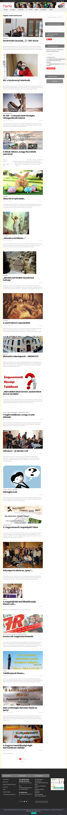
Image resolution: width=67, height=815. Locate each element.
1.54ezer (41, 120)
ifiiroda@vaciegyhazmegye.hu (25, 787)
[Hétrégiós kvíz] (22, 476)
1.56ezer (41, 494)
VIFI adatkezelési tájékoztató (9, 794)
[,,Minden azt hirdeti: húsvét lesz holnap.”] (19, 262)
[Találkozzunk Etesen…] (23, 660)
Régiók (51, 9)
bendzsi (5, 43)
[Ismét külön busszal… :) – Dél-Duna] (23, 27)
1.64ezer (41, 156)
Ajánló (5, 489)
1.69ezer (41, 638)
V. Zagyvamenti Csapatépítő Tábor (20, 527)
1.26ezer (41, 606)
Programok (44, 9)
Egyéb (5, 412)
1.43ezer (41, 453)
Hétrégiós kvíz (10, 491)
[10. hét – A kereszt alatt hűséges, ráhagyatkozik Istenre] (23, 102)
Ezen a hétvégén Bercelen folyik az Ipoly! (20, 709)
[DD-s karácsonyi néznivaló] (20, 65)
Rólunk (6, 9)
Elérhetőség (5, 781)
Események (5, 786)
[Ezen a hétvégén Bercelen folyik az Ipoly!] (23, 696)
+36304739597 (24, 789)
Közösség (12, 9)
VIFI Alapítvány (38, 781)
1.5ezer (41, 358)
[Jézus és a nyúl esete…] (23, 182)
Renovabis (37, 792)
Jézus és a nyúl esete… (14, 198)
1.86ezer (41, 325)
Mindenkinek (14, 412)
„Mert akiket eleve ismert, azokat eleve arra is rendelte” (22, 392)
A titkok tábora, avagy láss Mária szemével (19, 153)
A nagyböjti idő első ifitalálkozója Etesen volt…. (19, 602)
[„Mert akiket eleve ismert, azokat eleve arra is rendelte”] (23, 380)
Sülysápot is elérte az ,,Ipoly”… (18, 570)
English (54, 1)
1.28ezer (41, 750)
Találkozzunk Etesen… (14, 673)
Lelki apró (6, 196)
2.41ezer (41, 282)
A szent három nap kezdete (16, 322)
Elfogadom (34, 813)
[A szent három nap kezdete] (23, 306)
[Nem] (65, 811)
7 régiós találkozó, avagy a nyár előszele (19, 416)
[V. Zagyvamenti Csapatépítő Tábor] (23, 514)
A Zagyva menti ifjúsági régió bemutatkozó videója (17, 746)
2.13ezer (41, 201)
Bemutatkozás (6, 779)
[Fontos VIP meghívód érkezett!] (23, 623)
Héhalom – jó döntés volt (15, 450)
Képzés (30, 9)
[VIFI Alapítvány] (54, 81)
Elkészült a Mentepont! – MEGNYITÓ (20, 356)
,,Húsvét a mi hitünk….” (14, 238)
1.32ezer (41, 43)
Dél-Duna (6, 38)
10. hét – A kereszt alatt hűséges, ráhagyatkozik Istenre (19, 116)
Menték (9, 412)
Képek (4, 789)
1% (26, 9)
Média (36, 9)
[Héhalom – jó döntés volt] (23, 439)
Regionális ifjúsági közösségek (9, 784)
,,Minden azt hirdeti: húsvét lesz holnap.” (18, 279)
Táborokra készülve (8, 113)
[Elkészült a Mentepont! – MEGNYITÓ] (23, 344)
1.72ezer (41, 240)
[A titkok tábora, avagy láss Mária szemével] (23, 140)
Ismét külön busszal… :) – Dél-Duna (20, 40)
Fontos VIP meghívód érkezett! (18, 636)
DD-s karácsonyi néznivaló (16, 80)
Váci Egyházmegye (39, 779)
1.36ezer (41, 396)
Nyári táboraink (21, 412)
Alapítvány (20, 9)
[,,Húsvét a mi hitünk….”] (16, 223)
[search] (62, 9)
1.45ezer (41, 712)
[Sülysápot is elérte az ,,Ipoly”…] (23, 555)
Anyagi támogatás (6, 791)
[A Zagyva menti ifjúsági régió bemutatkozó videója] (23, 734)
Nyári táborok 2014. (22, 634)
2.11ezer (41, 529)
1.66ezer (41, 419)
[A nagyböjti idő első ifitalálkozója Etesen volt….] (12, 591)
